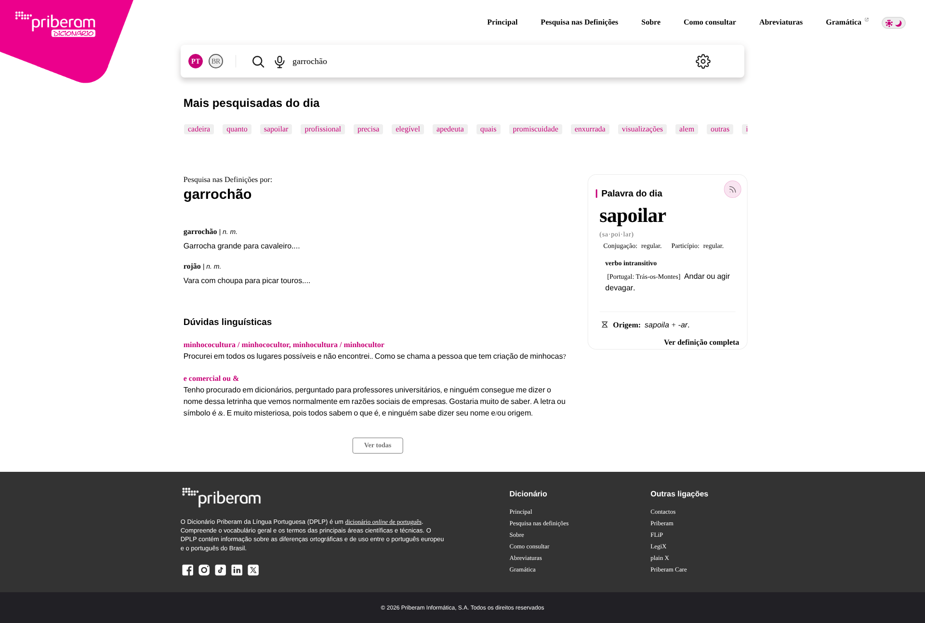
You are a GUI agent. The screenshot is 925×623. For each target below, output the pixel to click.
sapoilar (276, 129)
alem (686, 129)
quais (488, 129)
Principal (502, 22)
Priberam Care (668, 569)
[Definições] (703, 61)
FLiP (656, 534)
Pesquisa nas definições (539, 523)
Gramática (844, 22)
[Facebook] (188, 575)
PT (195, 61)
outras (720, 129)
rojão (192, 266)
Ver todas (377, 445)
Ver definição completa (701, 342)
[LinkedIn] (236, 575)
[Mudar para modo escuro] (894, 23)
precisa (368, 129)
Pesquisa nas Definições (579, 22)
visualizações (641, 129)
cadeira (199, 129)
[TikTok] (220, 575)
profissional (322, 129)
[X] (253, 575)
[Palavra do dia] (732, 189)
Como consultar (710, 22)
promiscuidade (535, 129)
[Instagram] (204, 575)
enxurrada (589, 129)
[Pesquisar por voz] (280, 61)
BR (215, 61)
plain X (659, 557)
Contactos (662, 511)
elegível (408, 129)
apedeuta (450, 129)
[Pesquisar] (258, 61)
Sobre (651, 22)
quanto (237, 129)
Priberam (662, 523)
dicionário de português (383, 521)
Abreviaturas (781, 22)
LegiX (658, 546)
